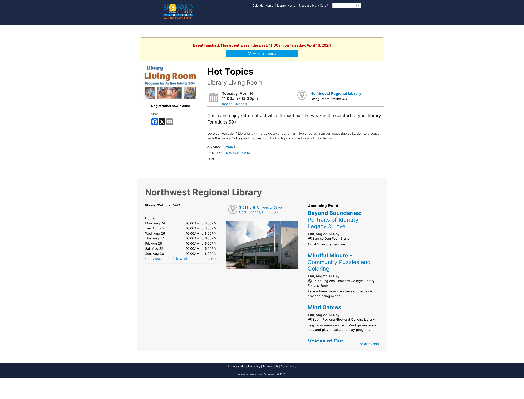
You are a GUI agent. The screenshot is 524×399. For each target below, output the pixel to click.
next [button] (211, 258)
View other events (262, 54)
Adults (229, 146)
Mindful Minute (339, 262)
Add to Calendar (234, 104)
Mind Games (324, 307)
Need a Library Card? (313, 5)
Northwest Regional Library (335, 93)
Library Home (286, 5)
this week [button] (180, 258)
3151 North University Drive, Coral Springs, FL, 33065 (261, 209)
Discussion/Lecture (238, 152)
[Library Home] (178, 11)
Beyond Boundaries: (337, 219)
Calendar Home (263, 5)
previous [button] (153, 258)
